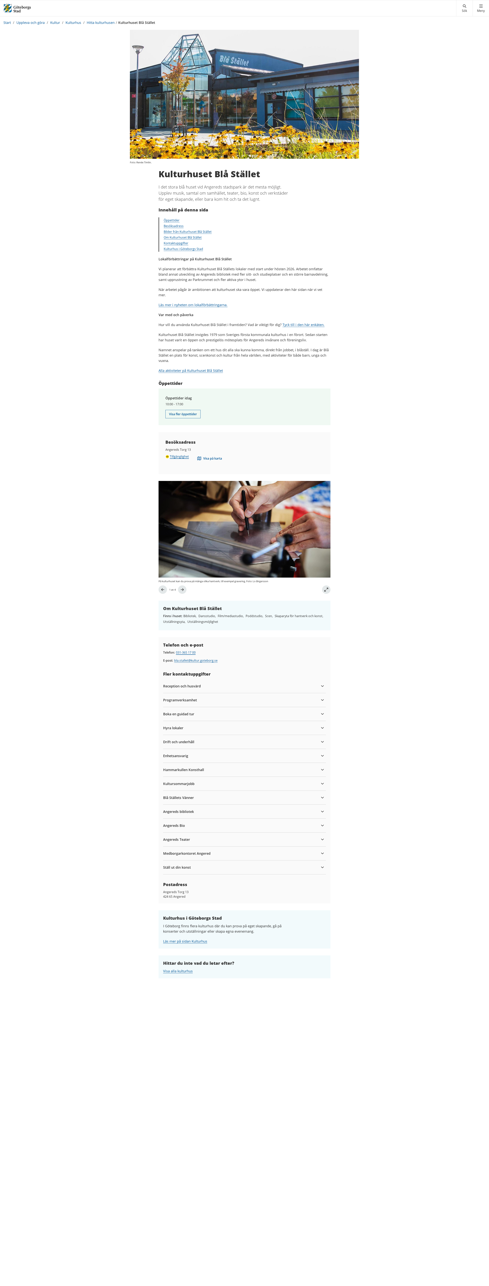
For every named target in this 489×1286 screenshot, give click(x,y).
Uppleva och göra (30, 22)
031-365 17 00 (186, 652)
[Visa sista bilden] (163, 589)
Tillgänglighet (179, 456)
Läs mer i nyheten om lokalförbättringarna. (193, 305)
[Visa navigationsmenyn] (481, 8)
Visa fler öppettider (183, 414)
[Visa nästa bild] (182, 589)
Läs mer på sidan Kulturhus (185, 941)
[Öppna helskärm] (326, 589)
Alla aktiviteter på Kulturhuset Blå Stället (191, 370)
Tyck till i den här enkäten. (304, 324)
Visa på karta (212, 458)
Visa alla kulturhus (178, 971)
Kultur (55, 22)
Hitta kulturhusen (101, 22)
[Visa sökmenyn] (464, 8)
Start (7, 22)
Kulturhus (73, 22)
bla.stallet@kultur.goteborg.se (196, 660)
